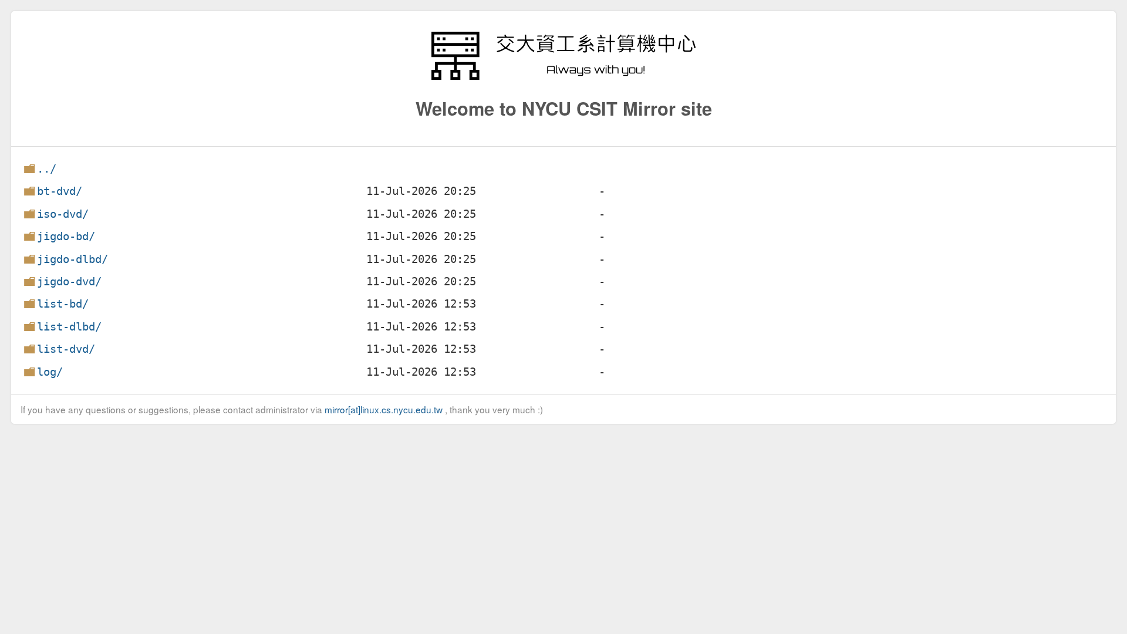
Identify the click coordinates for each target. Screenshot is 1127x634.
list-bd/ (63, 304)
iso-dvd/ (63, 214)
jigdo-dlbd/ (72, 259)
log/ (50, 372)
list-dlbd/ (69, 326)
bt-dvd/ (59, 191)
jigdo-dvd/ (69, 281)
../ (46, 169)
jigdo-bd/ (66, 236)
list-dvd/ (66, 349)
